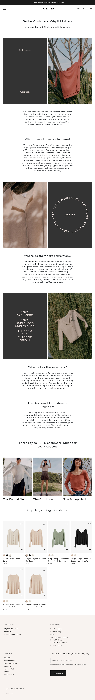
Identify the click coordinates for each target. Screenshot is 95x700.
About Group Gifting (58, 643)
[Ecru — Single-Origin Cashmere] (10, 555)
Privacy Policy (10, 669)
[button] (21, 549)
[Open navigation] (4, 8)
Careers (7, 666)
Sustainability (9, 661)
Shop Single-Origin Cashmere (47, 510)
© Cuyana (9, 694)
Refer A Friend (56, 645)
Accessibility (9, 674)
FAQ (52, 634)
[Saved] (87, 8)
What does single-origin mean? (47, 139)
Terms (6, 672)
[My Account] (83, 8)
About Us (7, 658)
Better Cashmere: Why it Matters (47, 21)
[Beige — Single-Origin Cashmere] (4, 555)
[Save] (21, 524)
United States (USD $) (15, 689)
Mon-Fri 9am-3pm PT (12, 634)
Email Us (7, 632)
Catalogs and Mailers (59, 637)
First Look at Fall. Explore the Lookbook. (47, 2)
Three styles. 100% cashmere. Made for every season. (48, 444)
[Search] (71, 8)
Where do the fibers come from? (47, 255)
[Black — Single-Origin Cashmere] (7, 555)
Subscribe (58, 673)
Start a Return (56, 629)
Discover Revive (10, 663)
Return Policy (55, 632)
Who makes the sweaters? (47, 367)
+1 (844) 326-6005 (11, 629)
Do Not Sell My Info (57, 640)
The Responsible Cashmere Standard (47, 405)
